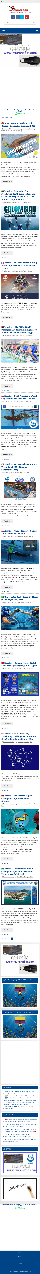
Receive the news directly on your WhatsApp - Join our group (20, 110)
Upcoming (19, 130)
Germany (32, 129)
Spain (23, 668)
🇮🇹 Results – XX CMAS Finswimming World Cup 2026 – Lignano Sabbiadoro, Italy (19, 467)
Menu (2, 1)
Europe (20, 1263)
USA (31, 742)
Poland (24, 401)
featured (6, 186)
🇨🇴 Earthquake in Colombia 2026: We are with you (21, 1096)
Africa (20, 1253)
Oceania (20, 1267)
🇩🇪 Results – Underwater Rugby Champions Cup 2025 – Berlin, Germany (16, 798)
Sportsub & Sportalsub (24, 1271)
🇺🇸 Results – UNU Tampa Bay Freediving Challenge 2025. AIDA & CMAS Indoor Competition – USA (18, 736)
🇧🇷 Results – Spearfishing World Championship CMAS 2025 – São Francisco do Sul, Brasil (17, 871)
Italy (25, 472)
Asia (20, 1260)
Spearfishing (29, 668)
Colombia (17, 202)
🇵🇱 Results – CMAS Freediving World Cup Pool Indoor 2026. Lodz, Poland (19, 397)
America (20, 1256)
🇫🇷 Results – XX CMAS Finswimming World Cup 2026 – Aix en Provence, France (19, 265)
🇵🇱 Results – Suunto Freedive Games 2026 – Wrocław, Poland (19, 532)
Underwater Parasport (8, 130)
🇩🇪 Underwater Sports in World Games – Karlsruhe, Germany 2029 (18, 124)
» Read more (7, 181)
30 (22, 938)
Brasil (18, 602)
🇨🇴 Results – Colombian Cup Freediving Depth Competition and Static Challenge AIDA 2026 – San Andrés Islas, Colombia (18, 195)
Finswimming (18, 129)
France (25, 271)
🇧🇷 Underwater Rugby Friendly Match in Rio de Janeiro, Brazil (19, 598)
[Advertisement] (20, 88)
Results (30, 202)
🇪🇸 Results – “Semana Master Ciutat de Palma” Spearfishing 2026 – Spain (19, 664)
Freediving (26, 129)
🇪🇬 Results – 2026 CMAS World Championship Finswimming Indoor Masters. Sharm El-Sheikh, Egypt (19, 330)
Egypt (16, 335)
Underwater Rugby (26, 602)
